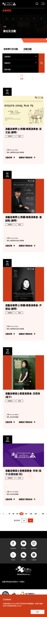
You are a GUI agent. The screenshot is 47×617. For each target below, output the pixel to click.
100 (22, 514)
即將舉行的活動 (11, 49)
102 (31, 514)
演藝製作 (10, 136)
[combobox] (20, 56)
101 (26, 514)
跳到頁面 (17, 520)
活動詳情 (8, 157)
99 (17, 514)
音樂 (19, 136)
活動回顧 (27, 49)
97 (9, 514)
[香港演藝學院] (9, 4)
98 (13, 514)
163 (43, 514)
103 (35, 514)
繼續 (37, 612)
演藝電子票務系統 (25, 157)
